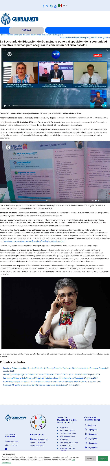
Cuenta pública (66, 445)
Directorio (63, 427)
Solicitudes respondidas (69, 442)
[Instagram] (52, 6)
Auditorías (64, 439)
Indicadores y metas (67, 436)
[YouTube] (56, 6)
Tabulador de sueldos (68, 433)
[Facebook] (44, 6)
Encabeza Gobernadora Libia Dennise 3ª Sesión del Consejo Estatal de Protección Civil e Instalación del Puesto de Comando (55, 368)
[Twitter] (48, 6)
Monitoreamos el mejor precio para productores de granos (84, 38)
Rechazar (90, 459)
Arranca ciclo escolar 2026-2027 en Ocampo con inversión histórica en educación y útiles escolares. (45, 381)
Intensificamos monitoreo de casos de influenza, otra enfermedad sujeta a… (32, 35)
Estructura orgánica (67, 430)
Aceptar (103, 459)
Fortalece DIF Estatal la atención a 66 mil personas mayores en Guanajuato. (34, 385)
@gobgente (91, 425)
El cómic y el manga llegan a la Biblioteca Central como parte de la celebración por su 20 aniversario (45, 375)
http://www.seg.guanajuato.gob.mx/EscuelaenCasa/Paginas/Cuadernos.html (34, 241)
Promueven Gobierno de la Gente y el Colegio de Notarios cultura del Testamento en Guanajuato (43, 378)
